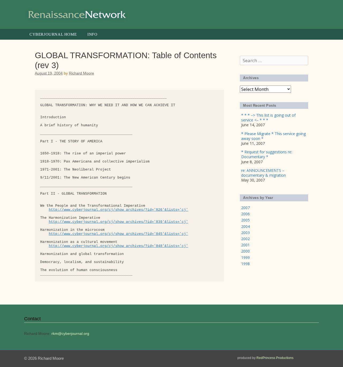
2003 (245, 232)
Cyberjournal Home (53, 34)
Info (92, 34)
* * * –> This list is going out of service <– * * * (268, 118)
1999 (245, 257)
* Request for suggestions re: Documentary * (266, 154)
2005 (245, 220)
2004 (245, 226)
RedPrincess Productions (274, 358)
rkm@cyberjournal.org (70, 333)
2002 (245, 238)
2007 (245, 207)
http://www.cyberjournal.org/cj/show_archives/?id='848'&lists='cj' (118, 246)
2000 (245, 251)
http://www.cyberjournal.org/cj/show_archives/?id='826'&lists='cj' (118, 210)
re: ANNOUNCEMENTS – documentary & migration (263, 173)
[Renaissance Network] (77, 14)
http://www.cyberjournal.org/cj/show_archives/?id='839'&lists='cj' (118, 222)
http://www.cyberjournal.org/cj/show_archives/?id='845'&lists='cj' (118, 234)
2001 (245, 244)
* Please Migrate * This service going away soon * (273, 136)
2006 (245, 213)
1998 (245, 263)
